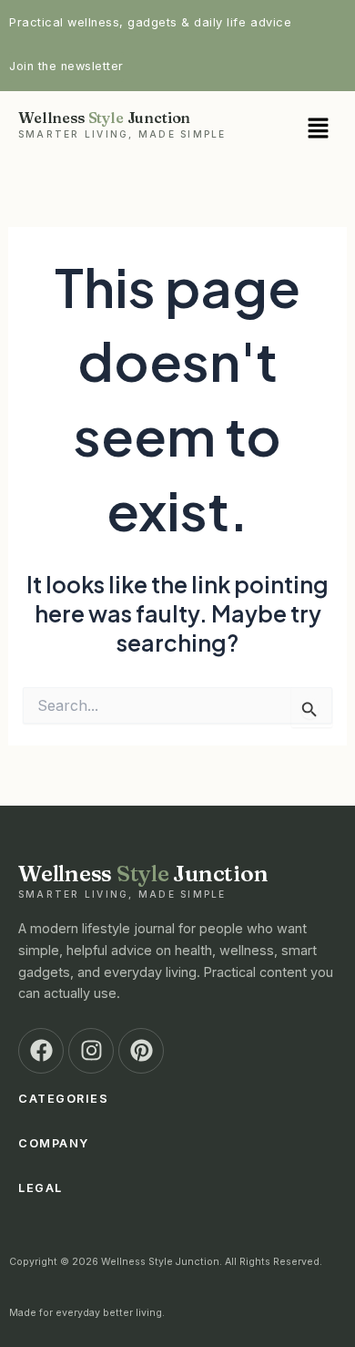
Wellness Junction (122, 123)
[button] (295, 129)
